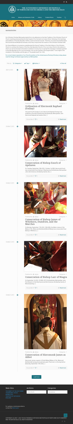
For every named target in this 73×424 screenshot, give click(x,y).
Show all (63, 63)
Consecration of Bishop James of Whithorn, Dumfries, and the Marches (42, 221)
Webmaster (15, 408)
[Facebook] (64, 2)
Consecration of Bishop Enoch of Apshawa (43, 164)
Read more (63, 119)
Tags (27, 63)
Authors (36, 63)
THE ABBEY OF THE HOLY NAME (15, 391)
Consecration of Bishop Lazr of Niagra (46, 277)
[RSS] (66, 2)
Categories (18, 63)
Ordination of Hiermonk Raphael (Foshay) (43, 107)
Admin (36, 103)
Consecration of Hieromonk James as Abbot (45, 355)
